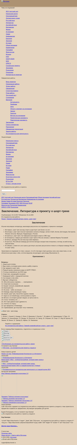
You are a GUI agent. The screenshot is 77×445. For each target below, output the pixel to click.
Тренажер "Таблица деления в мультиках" (14, 396)
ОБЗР (30, 203)
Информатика (10, 36)
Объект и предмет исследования (21, 109)
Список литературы (12, 124)
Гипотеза (13, 113)
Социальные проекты (13, 65)
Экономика (9, 68)
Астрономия (10, 32)
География (9, 50)
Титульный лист (11, 95)
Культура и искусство (13, 177)
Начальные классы (12, 140)
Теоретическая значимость (19, 118)
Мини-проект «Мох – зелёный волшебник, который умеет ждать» (22, 359)
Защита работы (11, 131)
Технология (13, 205)
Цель (12, 106)
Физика (8, 29)
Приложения (10, 127)
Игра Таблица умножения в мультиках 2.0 (14, 373)
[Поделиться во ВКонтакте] (5, 335)
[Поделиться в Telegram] (5, 331)
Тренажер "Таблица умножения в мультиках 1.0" (16, 400)
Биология (9, 38)
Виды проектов (11, 82)
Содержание (10, 97)
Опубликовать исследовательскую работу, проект (18, 344)
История (8, 43)
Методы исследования (17, 115)
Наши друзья (5, 435)
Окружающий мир (11, 16)
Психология (10, 70)
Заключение (10, 122)
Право (8, 168)
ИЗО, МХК (19, 203)
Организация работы (12, 84)
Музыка (8, 54)
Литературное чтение (13, 18)
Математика (10, 27)
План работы (10, 93)
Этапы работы (10, 86)
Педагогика (9, 72)
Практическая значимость (18, 120)
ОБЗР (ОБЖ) (10, 59)
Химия (8, 34)
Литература (9, 23)
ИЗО (7, 56)
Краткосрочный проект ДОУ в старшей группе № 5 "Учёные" (20, 365)
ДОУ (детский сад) (12, 11)
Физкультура (10, 52)
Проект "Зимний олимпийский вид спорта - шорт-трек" (18, 219)
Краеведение (10, 47)
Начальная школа (12, 13)
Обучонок (13, 437)
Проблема (13, 104)
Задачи (12, 111)
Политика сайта (6, 433)
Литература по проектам (14, 74)
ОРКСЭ (8, 63)
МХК (7, 61)
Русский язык (10, 20)
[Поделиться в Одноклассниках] (7, 338)
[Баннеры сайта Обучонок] (18, 348)
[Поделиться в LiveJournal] (6, 340)
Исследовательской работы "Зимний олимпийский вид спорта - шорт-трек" (29, 325)
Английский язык (11, 25)
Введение (9, 100)
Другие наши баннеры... (9, 426)
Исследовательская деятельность (17, 133)
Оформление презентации (14, 129)
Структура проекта (12, 91)
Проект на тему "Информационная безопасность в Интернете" (21, 353)
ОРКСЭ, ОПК (5, 207)
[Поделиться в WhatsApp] (5, 333)
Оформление (10, 88)
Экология (9, 41)
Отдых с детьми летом (13, 183)
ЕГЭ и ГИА (9, 181)
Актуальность (14, 102)
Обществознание (11, 45)
